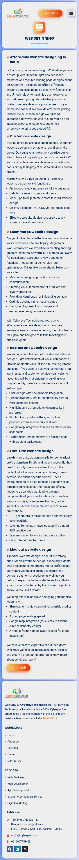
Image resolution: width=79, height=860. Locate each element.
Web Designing (16, 777)
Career (12, 754)
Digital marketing (17, 803)
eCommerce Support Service (25, 796)
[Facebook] (10, 849)
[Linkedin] (17, 849)
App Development (18, 790)
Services (13, 748)
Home (11, 735)
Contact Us (14, 760)
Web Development (18, 783)
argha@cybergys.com (24, 835)
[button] (71, 13)
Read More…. (51, 718)
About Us (13, 741)
